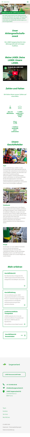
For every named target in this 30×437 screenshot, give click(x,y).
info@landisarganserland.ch (14, 388)
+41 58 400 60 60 (11, 384)
